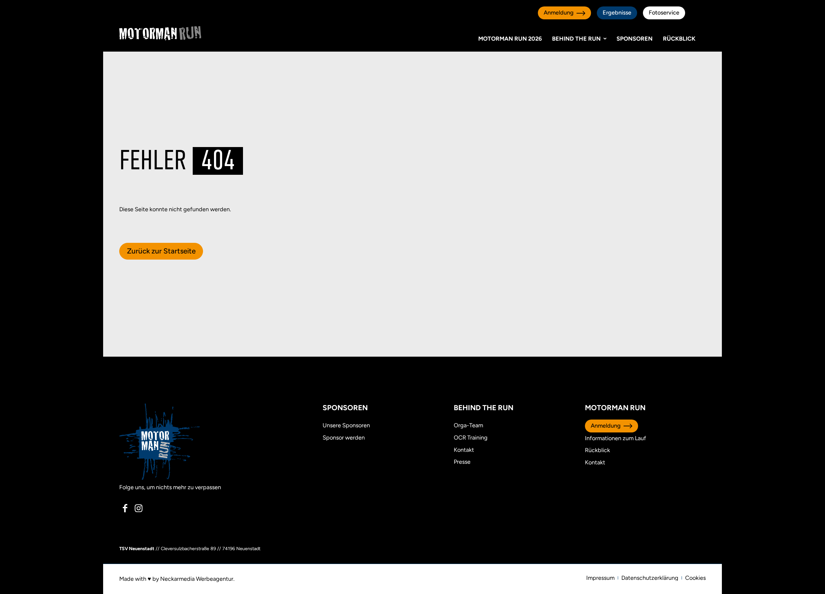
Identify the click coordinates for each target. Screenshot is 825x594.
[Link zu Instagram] (138, 508)
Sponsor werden (344, 437)
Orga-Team (468, 425)
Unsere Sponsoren (346, 425)
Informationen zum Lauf (615, 438)
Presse (462, 461)
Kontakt (595, 462)
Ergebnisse (617, 12)
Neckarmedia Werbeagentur (196, 578)
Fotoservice (664, 12)
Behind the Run (576, 38)
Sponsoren (634, 38)
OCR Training (471, 437)
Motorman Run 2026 (510, 38)
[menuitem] (600, 577)
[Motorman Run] (160, 33)
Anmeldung (559, 12)
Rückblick (679, 38)
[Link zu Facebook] (125, 508)
